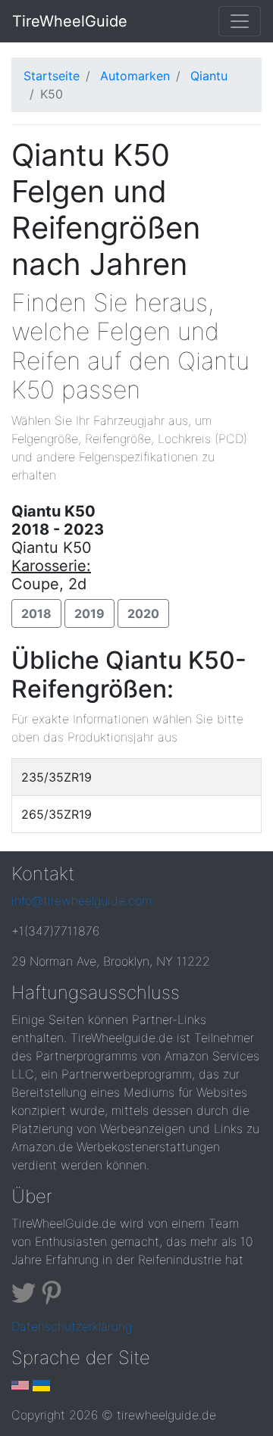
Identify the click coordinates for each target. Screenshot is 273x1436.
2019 (89, 613)
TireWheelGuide (69, 21)
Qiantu (209, 75)
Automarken (135, 75)
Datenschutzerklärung (71, 1326)
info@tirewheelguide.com (81, 900)
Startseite (52, 75)
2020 (143, 613)
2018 (36, 613)
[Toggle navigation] (239, 21)
